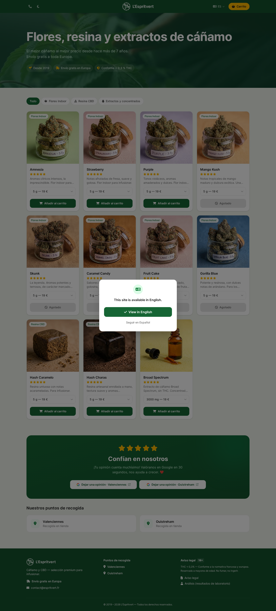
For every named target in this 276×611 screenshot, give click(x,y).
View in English (140, 312)
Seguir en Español (138, 322)
